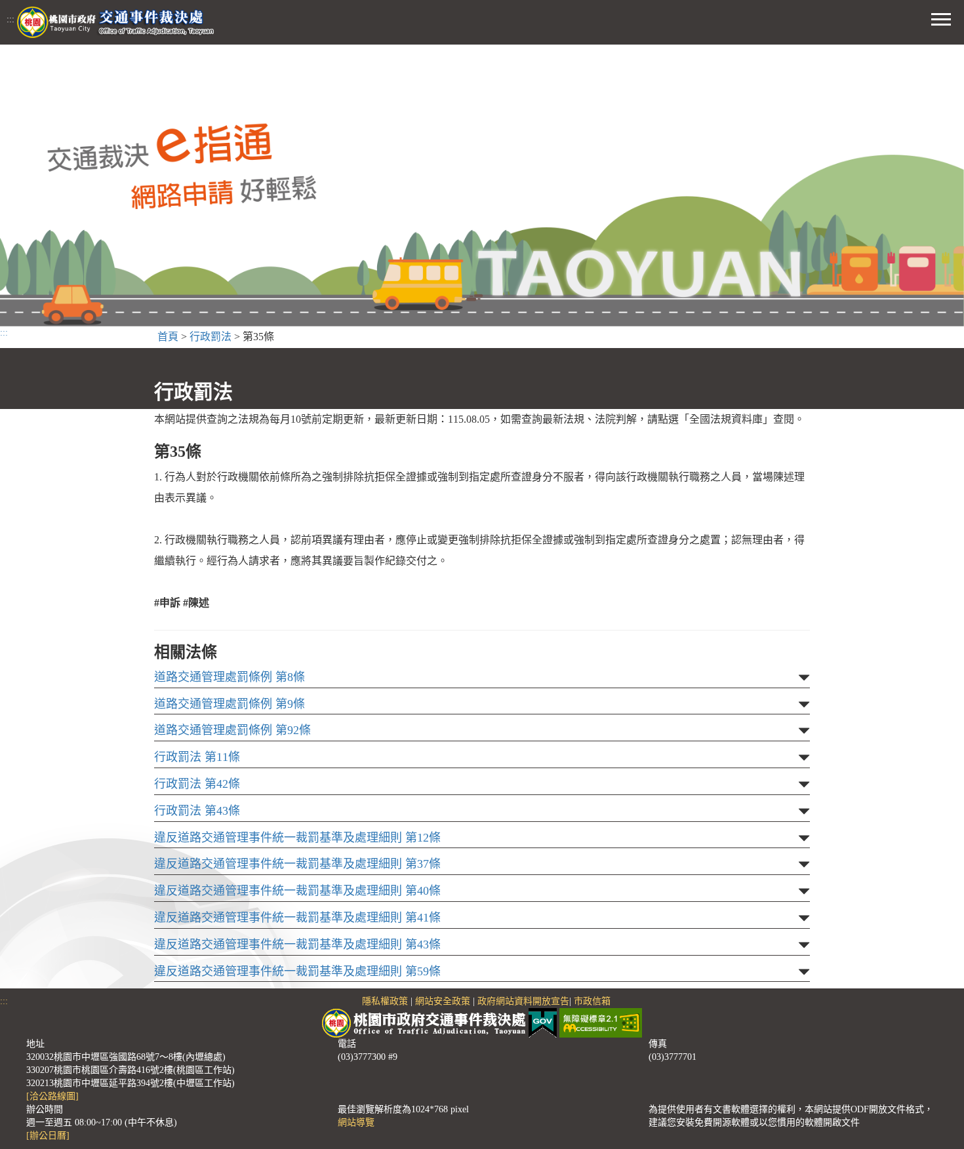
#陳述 (196, 602)
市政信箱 (592, 1001)
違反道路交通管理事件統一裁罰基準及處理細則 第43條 (297, 945)
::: (10, 19)
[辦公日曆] (48, 1135)
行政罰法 (210, 336)
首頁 (167, 336)
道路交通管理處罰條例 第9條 (229, 704)
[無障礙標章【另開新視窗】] (600, 1022)
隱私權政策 (385, 1001)
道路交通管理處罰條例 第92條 (232, 730)
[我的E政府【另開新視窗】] (544, 1022)
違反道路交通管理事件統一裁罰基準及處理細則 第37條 (297, 864)
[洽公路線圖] (52, 1096)
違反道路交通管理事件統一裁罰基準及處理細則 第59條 (297, 971)
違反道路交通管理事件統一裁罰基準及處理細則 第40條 (297, 891)
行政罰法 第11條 (197, 757)
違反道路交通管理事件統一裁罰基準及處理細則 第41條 (297, 918)
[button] (941, 18)
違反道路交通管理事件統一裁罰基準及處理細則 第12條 (297, 838)
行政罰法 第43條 (197, 811)
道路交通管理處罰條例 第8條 (229, 677)
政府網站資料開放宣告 (523, 1001)
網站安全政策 (442, 1001)
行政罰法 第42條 (197, 784)
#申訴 (167, 602)
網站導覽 (356, 1122)
